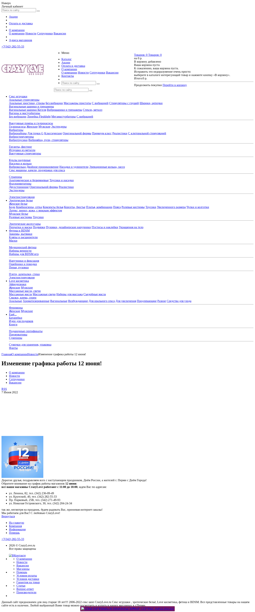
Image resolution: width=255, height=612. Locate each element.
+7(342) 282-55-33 (12, 46)
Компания (15, 526)
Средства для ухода (179, 301)
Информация (17, 529)
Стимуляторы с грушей (124, 103)
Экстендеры (59, 126)
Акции (13, 16)
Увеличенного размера (171, 207)
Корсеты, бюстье (74, 207)
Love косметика (19, 280)
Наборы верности (20, 250)
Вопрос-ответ (25, 589)
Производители (26, 592)
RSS (4, 388)
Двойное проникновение (43, 166)
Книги (13, 324)
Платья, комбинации (99, 207)
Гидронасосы (17, 126)
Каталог (66, 59)
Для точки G (35, 133)
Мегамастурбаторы (63, 116)
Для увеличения (126, 301)
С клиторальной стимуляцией (147, 133)
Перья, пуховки (19, 267)
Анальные (15, 301)
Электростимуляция (22, 197)
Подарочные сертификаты (26, 331)
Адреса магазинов (20, 40)
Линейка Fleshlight (39, 116)
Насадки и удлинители (73, 166)
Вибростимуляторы (21, 136)
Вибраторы (16, 130)
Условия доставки (27, 579)
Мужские (44, 126)
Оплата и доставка (21, 23)
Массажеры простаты (77, 103)
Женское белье (18, 203)
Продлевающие (147, 301)
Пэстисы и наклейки (105, 227)
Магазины (22, 568)
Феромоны (16, 307)
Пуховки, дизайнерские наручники (68, 227)
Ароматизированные (36, 301)
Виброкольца (17, 166)
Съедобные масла (94, 294)
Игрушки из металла (22, 150)
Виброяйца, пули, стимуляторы (48, 140)
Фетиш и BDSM (19, 230)
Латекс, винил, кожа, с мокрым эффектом (35, 210)
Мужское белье (18, 213)
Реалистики (119, 133)
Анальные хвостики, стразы (27, 103)
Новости (30, 33)
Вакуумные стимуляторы (25, 153)
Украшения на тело (131, 227)
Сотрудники (45, 33)
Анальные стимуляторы (24, 99)
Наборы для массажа (69, 294)
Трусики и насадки (61, 180)
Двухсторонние (19, 187)
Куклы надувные (20, 160)
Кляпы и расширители (23, 237)
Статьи (20, 585)
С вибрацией (100, 103)
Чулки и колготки (197, 207)
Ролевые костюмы (133, 207)
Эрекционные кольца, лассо (107, 166)
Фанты (13, 348)
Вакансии (60, 33)
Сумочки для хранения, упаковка (30, 344)
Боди (12, 207)
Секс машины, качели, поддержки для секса (37, 170)
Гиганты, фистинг (20, 146)
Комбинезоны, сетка (29, 207)
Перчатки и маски (20, 227)
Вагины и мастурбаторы (24, 113)
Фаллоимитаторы (20, 183)
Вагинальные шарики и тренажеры (31, 106)
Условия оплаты (26, 575)
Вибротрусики (18, 140)
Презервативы (18, 334)
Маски (13, 240)
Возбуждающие (78, 301)
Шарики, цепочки (151, 103)
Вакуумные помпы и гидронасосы (31, 123)
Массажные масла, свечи (25, 290)
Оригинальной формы (77, 133)
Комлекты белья (53, 207)
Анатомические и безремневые (29, 180)
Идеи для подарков (21, 321)
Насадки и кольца (20, 163)
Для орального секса (102, 301)
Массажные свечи (44, 294)
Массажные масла (20, 294)
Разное (161, 301)
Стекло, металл (92, 109)
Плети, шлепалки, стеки (24, 274)
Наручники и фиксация (24, 260)
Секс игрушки (18, 96)
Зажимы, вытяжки (20, 233)
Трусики (150, 207)
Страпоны (15, 176)
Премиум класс (102, 133)
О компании (17, 30)
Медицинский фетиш (22, 247)
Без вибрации (54, 103)
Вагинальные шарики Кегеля (27, 109)
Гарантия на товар (28, 582)
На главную (16, 522)
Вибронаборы (18, 133)
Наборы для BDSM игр (24, 254)
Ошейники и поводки (23, 264)
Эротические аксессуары (25, 223)
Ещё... (13, 314)
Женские (32, 126)
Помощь (14, 532)
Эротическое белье (21, 200)
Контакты (67, 76)
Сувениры (15, 337)
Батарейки (15, 317)
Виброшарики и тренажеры (64, 109)
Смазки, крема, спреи (22, 297)
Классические (53, 133)
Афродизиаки (17, 284)
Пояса (117, 207)
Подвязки (39, 227)
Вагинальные (58, 301)
